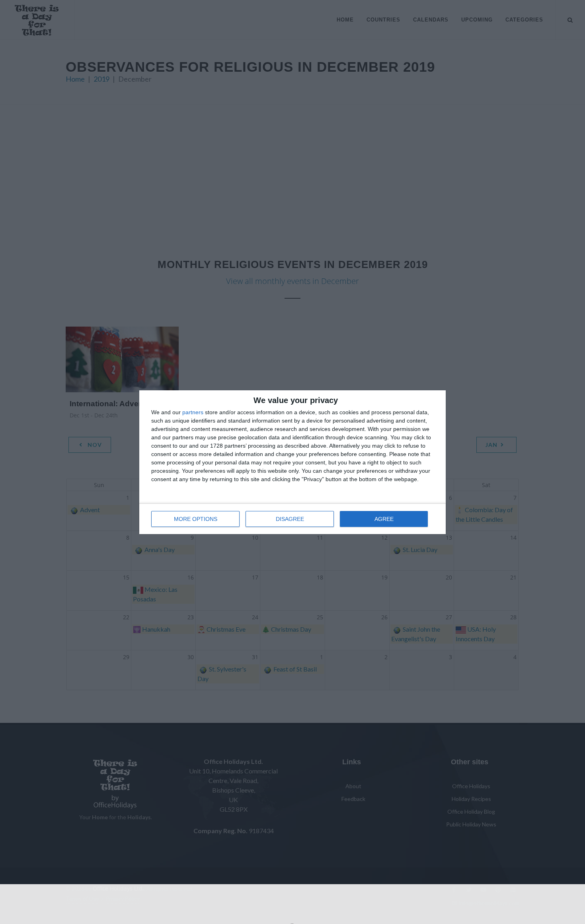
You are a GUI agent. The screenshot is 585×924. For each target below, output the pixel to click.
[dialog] (292, 462)
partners (192, 412)
